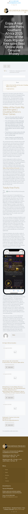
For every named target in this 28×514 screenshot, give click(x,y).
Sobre (6, 472)
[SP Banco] (14, 10)
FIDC (6, 478)
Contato (7, 481)
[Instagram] (16, 5)
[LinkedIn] (14, 5)
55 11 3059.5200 (14, 1)
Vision (19, 71)
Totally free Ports (10, 89)
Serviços (7, 475)
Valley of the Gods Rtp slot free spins (11, 168)
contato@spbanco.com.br (15, 2)
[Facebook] (12, 5)
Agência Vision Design (19, 509)
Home (6, 469)
